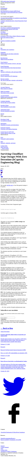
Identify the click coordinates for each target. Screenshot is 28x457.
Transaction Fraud (22, 20)
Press (17, 432)
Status (2, 438)
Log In (6, 33)
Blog (4, 32)
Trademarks (9, 432)
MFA (15, 11)
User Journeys (10, 11)
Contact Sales (4, 145)
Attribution (14, 451)
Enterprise (4, 8)
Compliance (22, 432)
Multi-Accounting (14, 18)
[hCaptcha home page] (8, 1)
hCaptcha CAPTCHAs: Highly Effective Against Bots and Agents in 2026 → (13, 36)
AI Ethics (14, 432)
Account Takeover (5, 18)
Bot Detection (4, 11)
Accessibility (12, 40)
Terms (2, 451)
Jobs (5, 432)
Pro (1, 8)
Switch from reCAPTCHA (11, 29)
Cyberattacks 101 (13, 439)
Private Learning (18, 12)
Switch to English (5, 40)
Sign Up (3, 33)
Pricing (2, 113)
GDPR (19, 439)
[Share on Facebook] (1, 175)
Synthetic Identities (5, 20)
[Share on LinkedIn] (1, 170)
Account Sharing (23, 18)
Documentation (7, 438)
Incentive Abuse (14, 20)
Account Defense (10, 12)
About (2, 432)
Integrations (12, 27)
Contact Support (5, 447)
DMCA (9, 451)
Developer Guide (5, 27)
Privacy (5, 451)
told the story (10, 185)
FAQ (2, 32)
